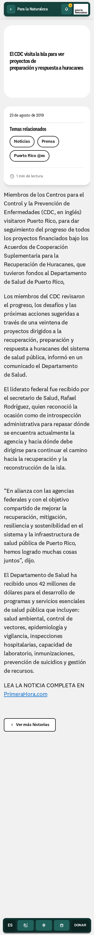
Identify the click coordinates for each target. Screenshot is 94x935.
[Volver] (11, 9)
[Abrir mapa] (44, 925)
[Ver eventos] (61, 925)
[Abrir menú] (25, 925)
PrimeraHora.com (25, 694)
